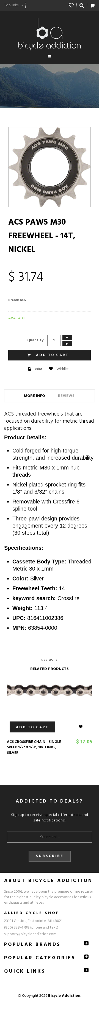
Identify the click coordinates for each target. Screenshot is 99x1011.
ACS (23, 300)
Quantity (35, 340)
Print (38, 369)
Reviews (66, 396)
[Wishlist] (71, 5)
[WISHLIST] (83, 726)
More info (34, 396)
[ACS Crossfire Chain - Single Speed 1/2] (49, 690)
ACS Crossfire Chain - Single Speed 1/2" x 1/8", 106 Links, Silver (34, 747)
